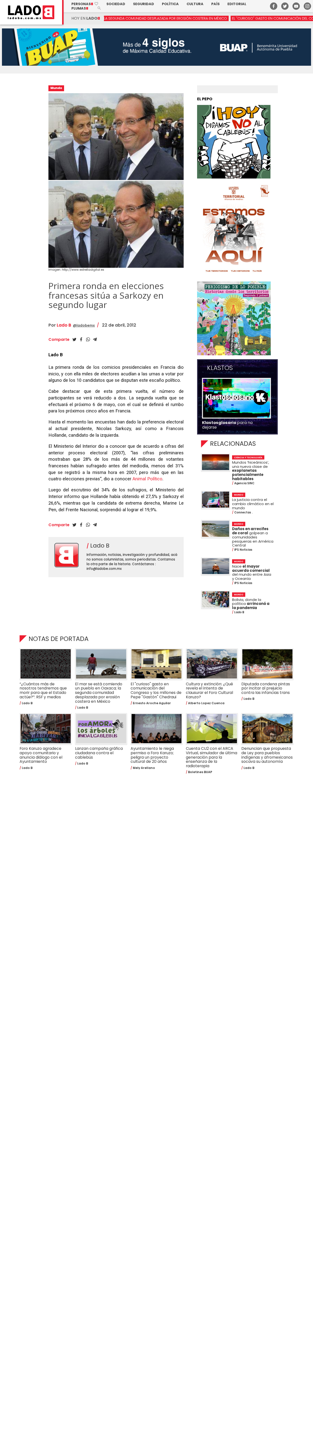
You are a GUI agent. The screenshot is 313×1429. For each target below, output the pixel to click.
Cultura (195, 4)
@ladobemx (84, 325)
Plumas (79, 8)
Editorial (236, 4)
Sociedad (115, 4)
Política (170, 4)
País (215, 4)
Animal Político (147, 478)
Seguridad (143, 4)
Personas (85, 4)
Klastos (220, 368)
